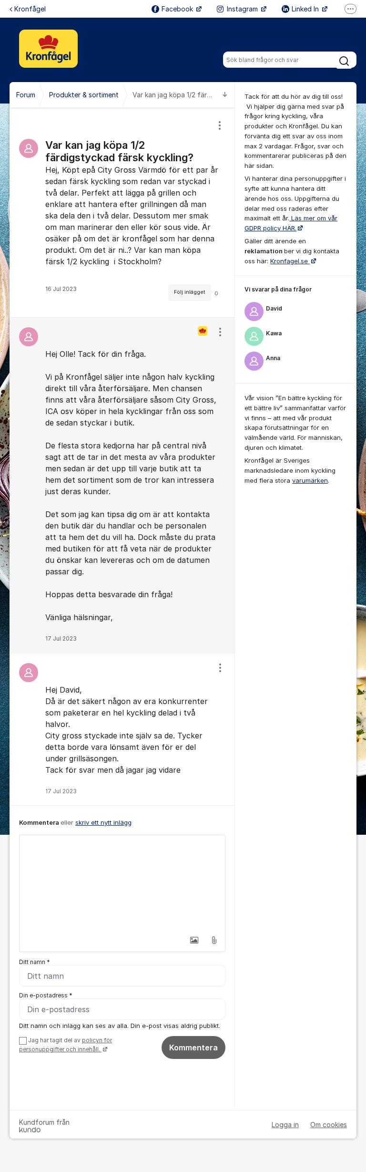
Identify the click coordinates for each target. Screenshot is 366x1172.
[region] (122, 212)
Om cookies (328, 1124)
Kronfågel (30, 9)
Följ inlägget (189, 292)
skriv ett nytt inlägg (103, 822)
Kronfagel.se (290, 261)
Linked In (306, 9)
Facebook (178, 9)
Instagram (243, 9)
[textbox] (122, 883)
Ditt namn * (34, 961)
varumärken (310, 480)
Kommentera (193, 1047)
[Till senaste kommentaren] (225, 95)
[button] (194, 940)
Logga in (285, 1124)
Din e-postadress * (45, 995)
